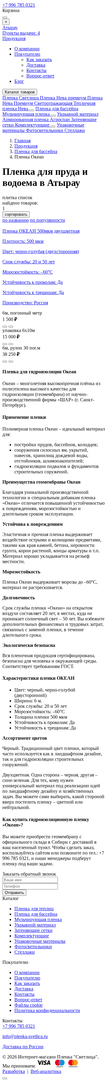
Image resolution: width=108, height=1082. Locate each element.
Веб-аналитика (46, 1071)
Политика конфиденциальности (47, 1010)
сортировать (16, 214)
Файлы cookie (28, 1005)
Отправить (14, 892)
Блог (19, 81)
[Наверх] (4, 1078)
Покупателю (27, 54)
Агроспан (60, 119)
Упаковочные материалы (39, 941)
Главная (22, 140)
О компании (27, 48)
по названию (15, 220)
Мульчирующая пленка (26, 114)
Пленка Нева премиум (63, 97)
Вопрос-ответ (40, 75)
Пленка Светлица (21, 97)
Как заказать (39, 59)
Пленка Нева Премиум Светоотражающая (52, 100)
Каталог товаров (20, 92)
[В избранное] (4, 327)
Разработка (13, 1071)
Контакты (36, 70)
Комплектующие (33, 124)
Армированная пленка (26, 119)
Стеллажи (74, 130)
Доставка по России (23, 1046)
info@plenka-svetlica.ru (25, 1036)
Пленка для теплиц (34, 908)
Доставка (35, 64)
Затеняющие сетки (33, 930)
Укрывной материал (77, 114)
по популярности (47, 220)
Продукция (14, 38)
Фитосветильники (45, 130)
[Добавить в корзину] (10, 327)
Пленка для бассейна (56, 108)
